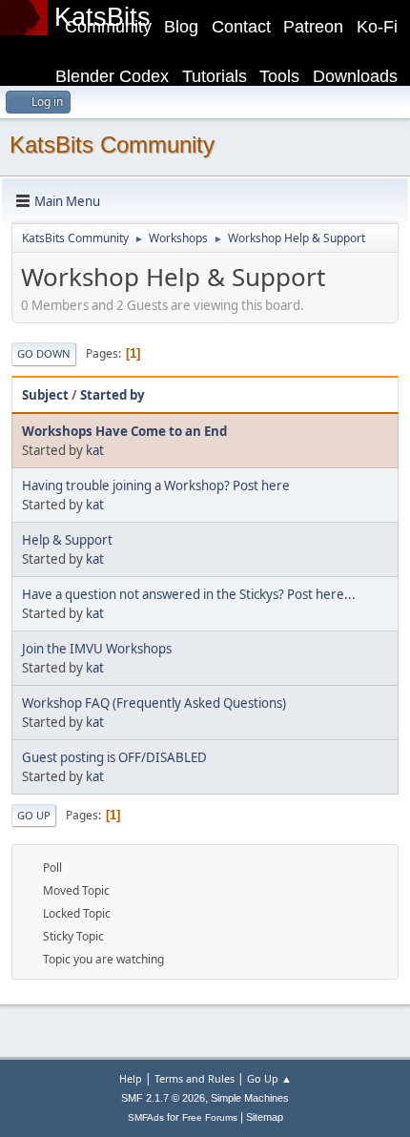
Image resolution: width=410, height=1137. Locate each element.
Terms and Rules (194, 1078)
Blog (181, 26)
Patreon (313, 26)
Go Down (44, 353)
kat (95, 450)
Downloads (355, 76)
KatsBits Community (112, 144)
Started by (112, 394)
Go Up (34, 815)
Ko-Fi (377, 26)
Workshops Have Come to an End (124, 431)
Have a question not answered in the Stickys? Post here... (189, 594)
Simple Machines (250, 1098)
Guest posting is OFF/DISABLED (114, 757)
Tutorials (214, 76)
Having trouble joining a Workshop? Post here (156, 485)
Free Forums (209, 1117)
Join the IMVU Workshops (97, 648)
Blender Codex (112, 76)
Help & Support (67, 539)
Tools (279, 76)
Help (130, 1078)
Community (108, 26)
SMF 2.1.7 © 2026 (163, 1098)
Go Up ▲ (269, 1078)
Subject (45, 394)
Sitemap (264, 1117)
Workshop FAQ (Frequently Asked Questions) (154, 703)
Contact (241, 26)
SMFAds (146, 1117)
